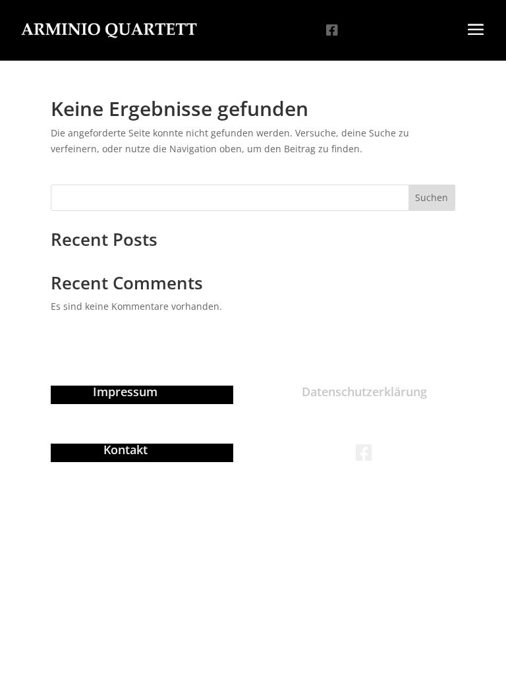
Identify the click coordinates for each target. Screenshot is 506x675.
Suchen (431, 197)
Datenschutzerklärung (364, 391)
